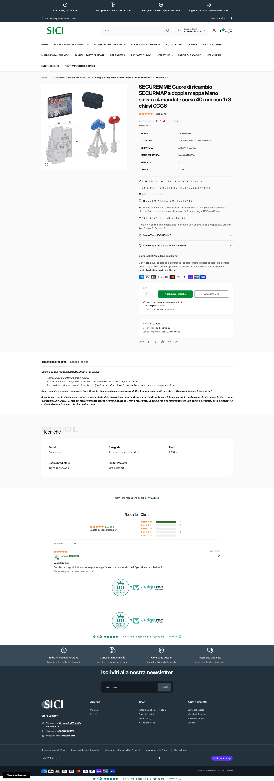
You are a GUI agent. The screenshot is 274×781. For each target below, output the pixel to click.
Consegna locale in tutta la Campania (113, 10)
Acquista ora (211, 293)
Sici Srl (205, 770)
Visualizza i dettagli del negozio (159, 309)
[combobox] (137, 31)
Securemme (55, 452)
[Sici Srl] (52, 707)
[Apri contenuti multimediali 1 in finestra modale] (84, 127)
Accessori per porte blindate (124, 452)
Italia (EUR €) (217, 18)
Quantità (146, 288)
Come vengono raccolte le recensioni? (74, 571)
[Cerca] (168, 30)
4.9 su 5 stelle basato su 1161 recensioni (143, 636)
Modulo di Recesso (16, 775)
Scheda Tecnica (79, 361)
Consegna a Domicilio (112, 657)
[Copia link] (176, 341)
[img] (60, 551)
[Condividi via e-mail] (169, 342)
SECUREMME (156, 323)
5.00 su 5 (109, 526)
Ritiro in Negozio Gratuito (65, 10)
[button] (226, 30)
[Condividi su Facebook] (148, 341)
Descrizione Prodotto (54, 361)
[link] (59, 18)
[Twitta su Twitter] (155, 341)
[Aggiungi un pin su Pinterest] (162, 341)
